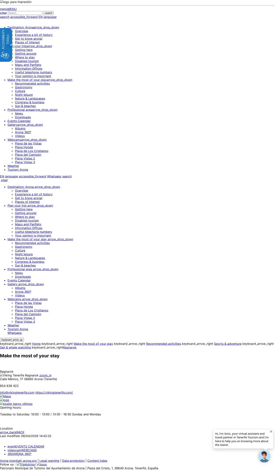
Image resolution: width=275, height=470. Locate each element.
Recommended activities (163, 344)
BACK (12, 432)
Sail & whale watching (15, 347)
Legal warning (49, 461)
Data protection (73, 461)
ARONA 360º (19, 454)
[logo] (4, 400)
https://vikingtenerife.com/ (54, 392)
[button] (264, 457)
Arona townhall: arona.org (18, 461)
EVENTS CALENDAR (25, 446)
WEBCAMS (22, 450)
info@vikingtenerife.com (17, 392)
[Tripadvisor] (26, 464)
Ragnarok (70, 347)
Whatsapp (54, 176)
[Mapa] (5, 396)
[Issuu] (42, 464)
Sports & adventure (228, 344)
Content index (97, 461)
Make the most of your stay (93, 344)
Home (36, 344)
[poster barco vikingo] (16, 404)
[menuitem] (33, 27)
